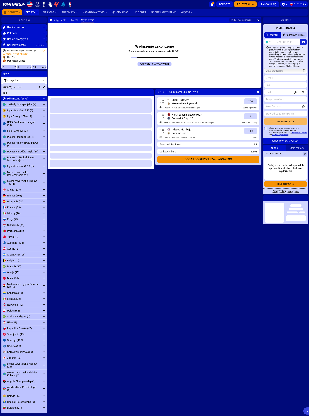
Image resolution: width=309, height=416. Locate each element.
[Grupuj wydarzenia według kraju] (44, 87)
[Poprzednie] (36, 44)
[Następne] (44, 44)
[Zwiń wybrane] (40, 87)
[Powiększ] (44, 27)
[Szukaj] (258, 20)
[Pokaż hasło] (303, 92)
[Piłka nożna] (58, 20)
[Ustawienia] (284, 4)
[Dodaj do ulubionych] (43, 50)
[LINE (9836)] (51, 20)
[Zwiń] (44, 98)
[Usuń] (150, 92)
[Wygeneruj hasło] (295, 92)
